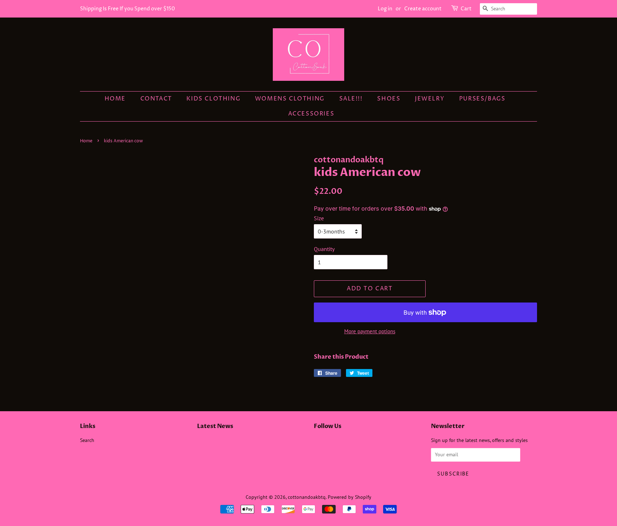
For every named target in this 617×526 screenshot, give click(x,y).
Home (115, 99)
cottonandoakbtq (307, 497)
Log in (385, 8)
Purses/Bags (482, 99)
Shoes (388, 99)
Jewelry (430, 99)
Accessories (311, 114)
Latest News (215, 426)
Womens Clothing (290, 99)
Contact (156, 99)
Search (87, 440)
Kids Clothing (213, 99)
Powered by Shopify (349, 497)
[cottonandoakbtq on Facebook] (318, 442)
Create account (423, 8)
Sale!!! (351, 99)
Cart (466, 8)
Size (319, 218)
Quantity (324, 248)
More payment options (369, 331)
